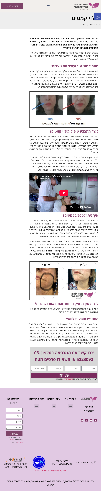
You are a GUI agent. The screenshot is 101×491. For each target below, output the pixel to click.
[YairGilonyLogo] (88, 399)
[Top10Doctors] (39, 462)
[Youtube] (91, 420)
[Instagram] (86, 420)
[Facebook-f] (95, 420)
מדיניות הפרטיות (67, 379)
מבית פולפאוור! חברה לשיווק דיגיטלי (50, 470)
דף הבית (97, 24)
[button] (97, 16)
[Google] (82, 420)
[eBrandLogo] (15, 459)
